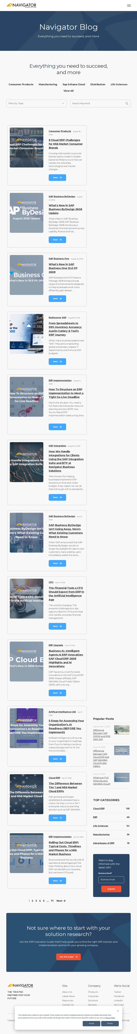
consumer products (21, 84)
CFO (51, 582)
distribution (97, 84)
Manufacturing (101, 834)
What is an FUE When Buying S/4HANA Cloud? (102, 780)
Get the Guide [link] (67, 957)
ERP (95, 817)
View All (69, 90)
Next (59, 900)
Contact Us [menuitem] (68, 1005)
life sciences (119, 84)
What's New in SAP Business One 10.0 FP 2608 (63, 268)
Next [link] (55, 177)
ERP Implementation (60, 380)
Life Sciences (100, 826)
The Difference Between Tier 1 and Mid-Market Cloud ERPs (65, 787)
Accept (91, 1023)
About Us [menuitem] (67, 992)
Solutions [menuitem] (93, 1000)
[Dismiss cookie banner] (118, 1010)
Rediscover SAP (57, 317)
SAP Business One (59, 258)
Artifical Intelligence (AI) (62, 712)
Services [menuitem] (92, 1005)
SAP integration (57, 446)
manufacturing (48, 84)
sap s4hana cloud (74, 84)
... (47, 900)
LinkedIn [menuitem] (118, 1000)
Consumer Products (60, 131)
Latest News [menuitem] (68, 996)
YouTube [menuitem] (119, 1005)
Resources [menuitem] (67, 1000)
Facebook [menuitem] (119, 996)
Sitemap (125, 1020)
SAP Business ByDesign (62, 196)
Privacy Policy (110, 1018)
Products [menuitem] (93, 992)
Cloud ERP (54, 778)
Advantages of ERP (103, 843)
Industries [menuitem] (93, 996)
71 (52, 900)
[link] (21, 5)
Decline (110, 1023)
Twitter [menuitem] (117, 992)
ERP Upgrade (56, 645)
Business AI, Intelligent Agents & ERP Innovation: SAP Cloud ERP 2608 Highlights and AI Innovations (66, 658)
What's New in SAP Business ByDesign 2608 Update (65, 209)
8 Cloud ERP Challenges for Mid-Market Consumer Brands (66, 143)
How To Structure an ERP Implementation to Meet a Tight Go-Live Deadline (66, 393)
